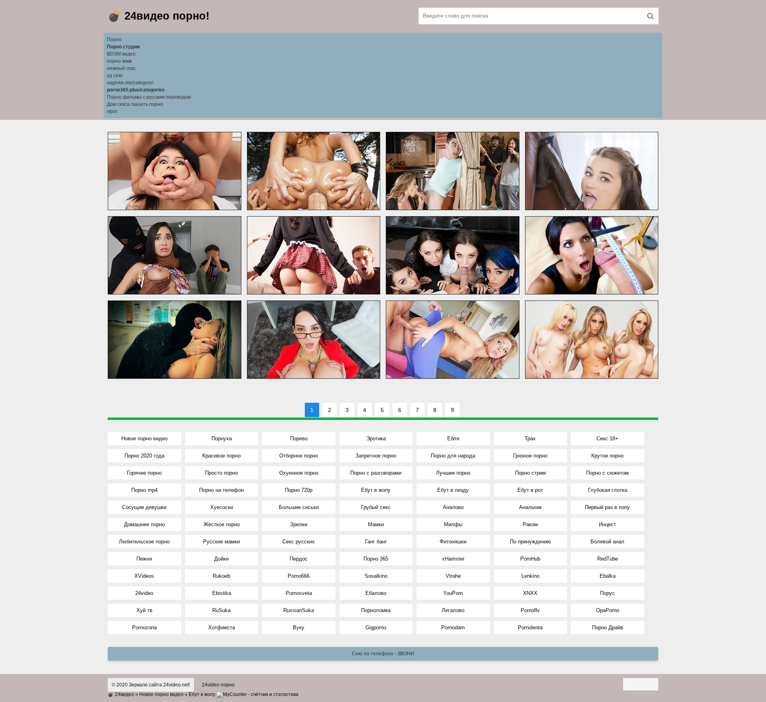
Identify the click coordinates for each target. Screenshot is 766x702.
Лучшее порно (453, 473)
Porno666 (299, 576)
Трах (530, 438)
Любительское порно (144, 542)
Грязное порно (530, 456)
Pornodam (453, 627)
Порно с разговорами (375, 473)
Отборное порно (298, 456)
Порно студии (123, 47)
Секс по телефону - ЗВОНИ (383, 653)
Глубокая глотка (607, 490)
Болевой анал (607, 542)
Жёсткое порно (221, 524)
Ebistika (221, 593)
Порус (607, 593)
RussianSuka (298, 610)
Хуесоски (221, 507)
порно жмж (119, 61)
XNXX (530, 593)
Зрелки (298, 524)
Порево (299, 438)
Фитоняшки (453, 542)
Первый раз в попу (607, 507)
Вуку (298, 627)
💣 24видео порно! (158, 16)
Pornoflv (530, 610)
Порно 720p (298, 490)
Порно (114, 39)
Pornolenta (530, 627)
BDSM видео (121, 54)
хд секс (115, 75)
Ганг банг (376, 542)
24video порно (218, 685)
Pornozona (144, 627)
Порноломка (376, 610)
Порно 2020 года (144, 456)
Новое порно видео (144, 438)
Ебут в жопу (376, 490)
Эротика (376, 438)
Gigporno (375, 627)
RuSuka (221, 610)
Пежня (144, 559)
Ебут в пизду (453, 490)
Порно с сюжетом (607, 473)
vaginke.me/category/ (130, 83)
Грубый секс (376, 507)
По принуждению (530, 542)
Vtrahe (453, 576)
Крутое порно (607, 456)
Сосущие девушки (144, 507)
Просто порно (221, 473)
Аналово (453, 507)
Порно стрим (530, 473)
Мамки (376, 524)
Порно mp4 (144, 490)
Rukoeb (221, 576)
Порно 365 (375, 559)
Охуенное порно (298, 473)
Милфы (453, 524)
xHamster (453, 559)
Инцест (607, 524)
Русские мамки (221, 542)
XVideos (144, 576)
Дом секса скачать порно (135, 104)
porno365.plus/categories (136, 90)
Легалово (453, 610)
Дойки (221, 559)
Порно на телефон (221, 490)
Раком (530, 524)
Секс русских (298, 542)
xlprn (112, 111)
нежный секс (121, 68)
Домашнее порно (144, 524)
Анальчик (530, 507)
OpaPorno (607, 610)
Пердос (299, 559)
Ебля (453, 438)
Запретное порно (375, 456)
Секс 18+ (607, 438)
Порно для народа (453, 456)
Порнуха (221, 438)
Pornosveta (299, 593)
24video (144, 593)
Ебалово (375, 593)
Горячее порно (144, 473)
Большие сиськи (299, 507)
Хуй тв (144, 610)
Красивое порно (221, 456)
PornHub (530, 559)
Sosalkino (376, 576)
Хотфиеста (221, 627)
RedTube (607, 559)
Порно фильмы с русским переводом (149, 97)
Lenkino (530, 576)
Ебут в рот (530, 490)
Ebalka (608, 576)
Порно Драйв (607, 627)
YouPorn (453, 593)
